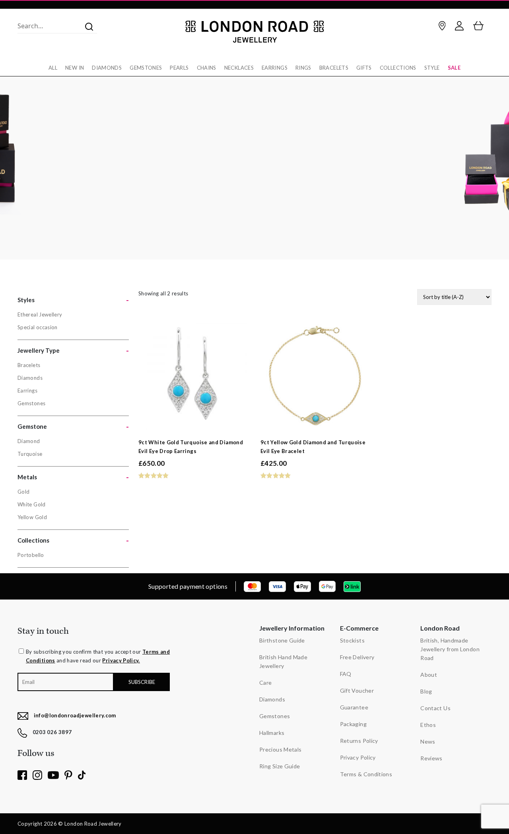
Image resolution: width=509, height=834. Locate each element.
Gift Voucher (357, 690)
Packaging (353, 724)
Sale (454, 67)
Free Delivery (357, 657)
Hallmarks (271, 732)
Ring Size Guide (279, 766)
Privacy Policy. (121, 660)
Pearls (179, 67)
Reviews (431, 758)
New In (74, 67)
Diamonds (107, 67)
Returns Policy (359, 740)
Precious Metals (280, 749)
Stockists (352, 640)
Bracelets (333, 67)
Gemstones (146, 67)
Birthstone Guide (282, 640)
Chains (206, 67)
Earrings (275, 67)
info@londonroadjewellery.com (75, 715)
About (428, 674)
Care (265, 682)
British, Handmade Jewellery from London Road (450, 649)
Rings (303, 67)
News (427, 741)
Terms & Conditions (366, 774)
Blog (426, 691)
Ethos (428, 724)
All (53, 67)
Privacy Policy (358, 757)
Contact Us (435, 708)
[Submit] (87, 26)
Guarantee (354, 707)
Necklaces (239, 67)
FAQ (346, 673)
